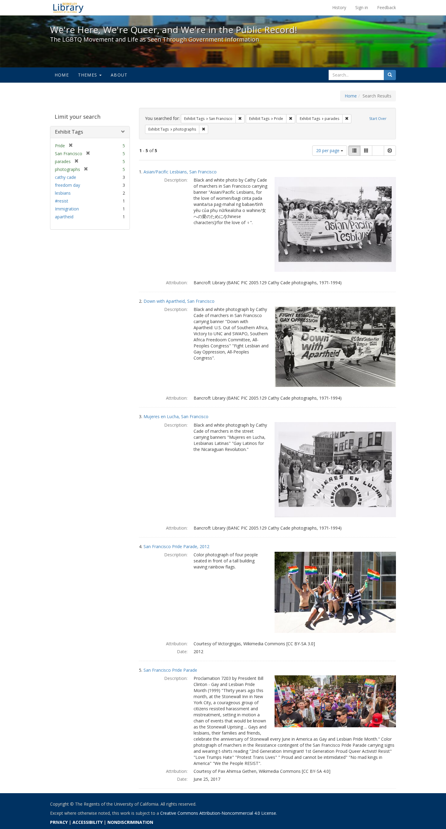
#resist (61, 201)
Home (62, 75)
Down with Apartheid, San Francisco (179, 301)
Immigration (67, 209)
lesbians (63, 193)
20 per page (328, 150)
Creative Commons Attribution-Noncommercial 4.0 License (218, 813)
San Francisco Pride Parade (170, 670)
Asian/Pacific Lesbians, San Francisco (180, 172)
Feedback (386, 7)
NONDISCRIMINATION (130, 822)
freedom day (67, 185)
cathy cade (65, 177)
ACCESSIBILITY (88, 822)
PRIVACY (59, 822)
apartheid (64, 217)
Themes (88, 75)
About (119, 75)
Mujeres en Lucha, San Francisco (176, 416)
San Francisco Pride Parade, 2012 (176, 546)
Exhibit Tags (69, 131)
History (339, 7)
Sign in (361, 7)
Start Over (378, 118)
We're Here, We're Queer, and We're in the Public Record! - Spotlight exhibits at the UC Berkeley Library (68, 7)
